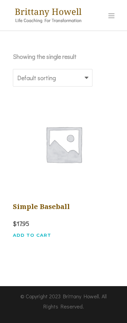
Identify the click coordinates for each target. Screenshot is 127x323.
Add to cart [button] (32, 235)
